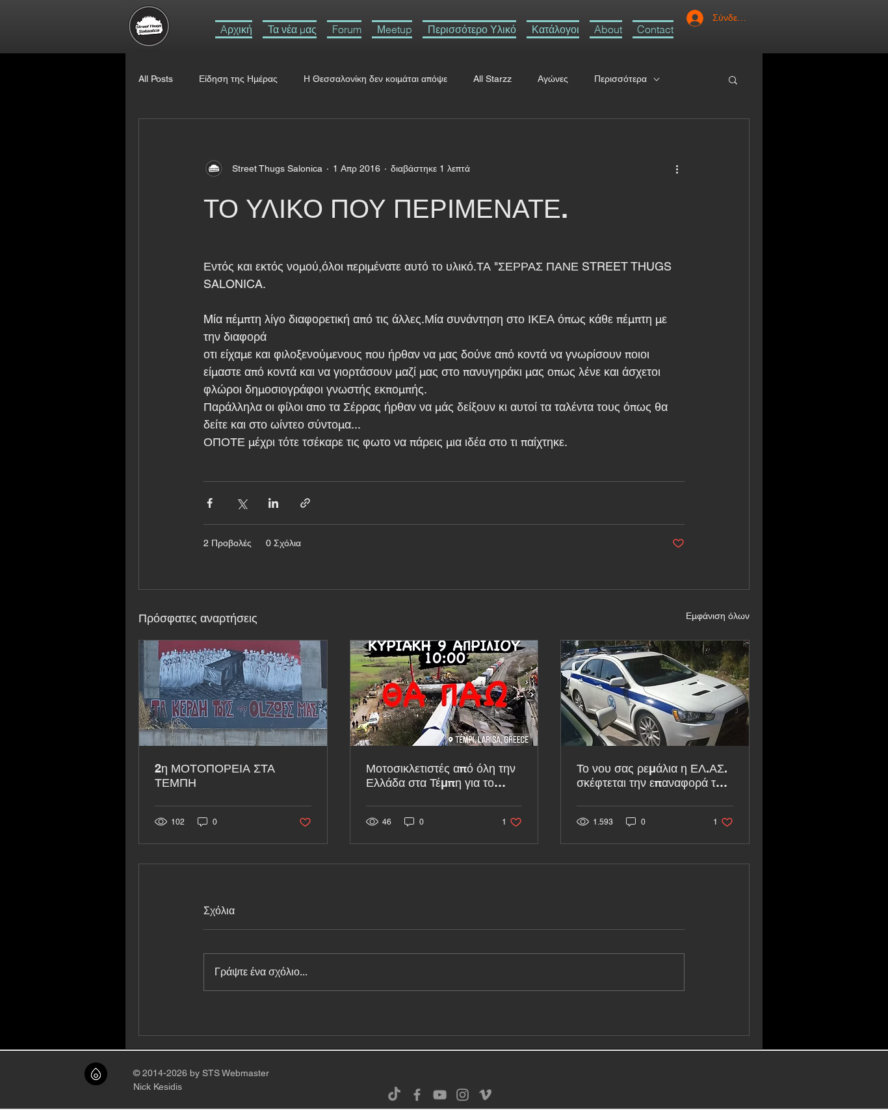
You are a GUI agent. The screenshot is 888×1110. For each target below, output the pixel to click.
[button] (469, 29)
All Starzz (492, 78)
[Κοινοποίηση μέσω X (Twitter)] (241, 503)
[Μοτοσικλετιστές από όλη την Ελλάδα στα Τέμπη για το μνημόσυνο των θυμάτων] (444, 693)
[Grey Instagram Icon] (462, 1095)
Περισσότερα (620, 78)
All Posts (155, 78)
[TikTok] (394, 1095)
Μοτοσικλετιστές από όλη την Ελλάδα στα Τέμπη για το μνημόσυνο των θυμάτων (441, 775)
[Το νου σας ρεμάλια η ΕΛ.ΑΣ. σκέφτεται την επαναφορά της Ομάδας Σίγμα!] (655, 693)
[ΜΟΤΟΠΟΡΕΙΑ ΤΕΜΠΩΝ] (233, 693)
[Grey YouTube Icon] (440, 1095)
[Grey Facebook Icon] (417, 1095)
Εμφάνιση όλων (718, 616)
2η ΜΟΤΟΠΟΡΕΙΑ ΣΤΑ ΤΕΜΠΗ (215, 775)
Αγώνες (553, 78)
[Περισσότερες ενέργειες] (677, 168)
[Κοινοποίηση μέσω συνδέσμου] (305, 503)
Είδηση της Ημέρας (238, 78)
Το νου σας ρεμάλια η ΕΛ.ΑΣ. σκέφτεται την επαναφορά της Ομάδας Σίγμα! (652, 775)
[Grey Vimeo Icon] (485, 1095)
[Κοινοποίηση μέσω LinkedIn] (273, 503)
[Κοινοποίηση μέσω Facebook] (209, 503)
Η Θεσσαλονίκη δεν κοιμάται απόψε (375, 78)
